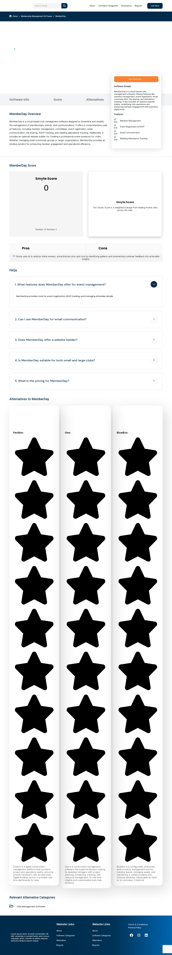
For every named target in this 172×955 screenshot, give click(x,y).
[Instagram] (138, 935)
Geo (68, 432)
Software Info (19, 99)
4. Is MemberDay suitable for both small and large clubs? (55, 360)
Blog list (138, 5)
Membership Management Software (36, 16)
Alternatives (95, 99)
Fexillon (18, 432)
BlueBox (122, 432)
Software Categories (108, 5)
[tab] (86, 285)
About (92, 5)
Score (57, 99)
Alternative (126, 5)
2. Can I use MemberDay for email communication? (51, 319)
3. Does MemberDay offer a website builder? (46, 339)
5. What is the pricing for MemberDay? (42, 380)
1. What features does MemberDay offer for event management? (60, 284)
